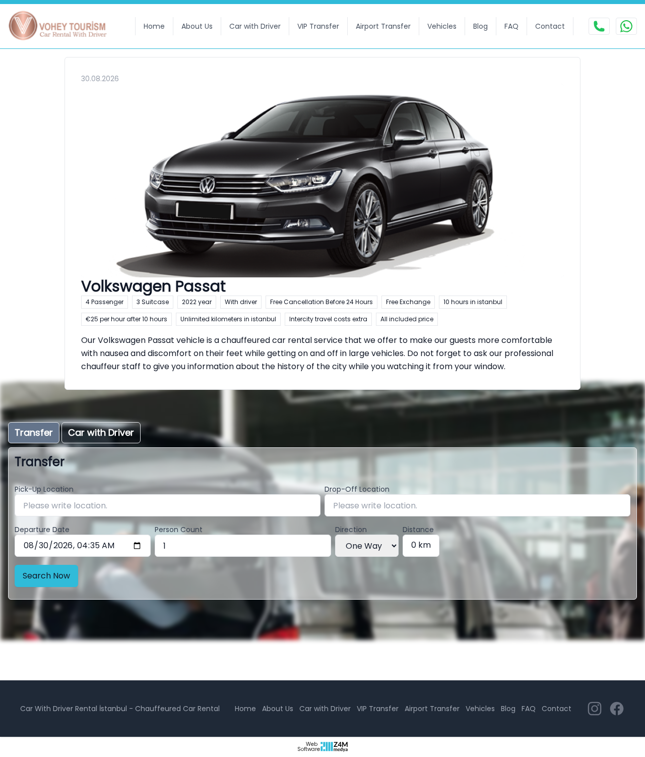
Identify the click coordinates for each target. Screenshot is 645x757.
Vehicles (442, 26)
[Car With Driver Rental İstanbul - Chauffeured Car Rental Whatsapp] (626, 26)
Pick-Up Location (44, 489)
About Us (197, 26)
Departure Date (42, 530)
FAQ (511, 26)
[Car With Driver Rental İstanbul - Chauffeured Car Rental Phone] (599, 26)
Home (154, 26)
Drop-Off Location (357, 489)
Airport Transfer (383, 26)
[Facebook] (617, 709)
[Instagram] (595, 709)
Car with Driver (255, 26)
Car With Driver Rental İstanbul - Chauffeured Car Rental (120, 709)
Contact (550, 26)
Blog (480, 26)
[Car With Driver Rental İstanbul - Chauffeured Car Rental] (64, 26)
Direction (351, 530)
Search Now (46, 575)
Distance (418, 530)
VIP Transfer (318, 26)
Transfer (34, 432)
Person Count (179, 530)
